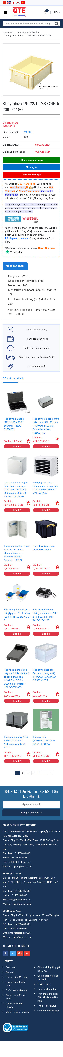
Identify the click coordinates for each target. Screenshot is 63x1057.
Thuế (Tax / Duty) (46, 1005)
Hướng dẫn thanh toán (15, 984)
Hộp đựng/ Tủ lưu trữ (28, 32)
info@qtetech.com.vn (19, 862)
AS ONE (28, 132)
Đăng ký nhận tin (30, 812)
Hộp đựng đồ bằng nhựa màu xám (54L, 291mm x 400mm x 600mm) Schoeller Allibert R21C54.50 (46, 425)
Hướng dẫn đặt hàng (17, 977)
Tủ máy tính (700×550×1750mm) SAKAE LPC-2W (44, 740)
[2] (51, 773)
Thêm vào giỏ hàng (31, 160)
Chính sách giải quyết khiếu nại (48, 969)
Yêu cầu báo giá (31, 174)
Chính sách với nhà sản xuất (47, 977)
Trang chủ (8, 32)
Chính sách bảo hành (17, 1012)
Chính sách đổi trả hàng (15, 997)
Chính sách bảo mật (16, 990)
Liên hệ (17, 446)
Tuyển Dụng (43, 984)
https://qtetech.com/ (21, 866)
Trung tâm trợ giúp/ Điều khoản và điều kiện (47, 997)
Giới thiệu (11, 967)
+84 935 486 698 (22, 853)
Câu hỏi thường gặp (48, 1010)
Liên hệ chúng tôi (46, 989)
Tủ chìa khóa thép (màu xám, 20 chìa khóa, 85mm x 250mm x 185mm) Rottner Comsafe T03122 (16, 553)
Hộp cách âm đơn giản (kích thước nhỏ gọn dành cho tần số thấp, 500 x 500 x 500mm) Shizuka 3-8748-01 (16, 489)
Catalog (10, 972)
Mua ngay (31, 167)
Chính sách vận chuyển (14, 1005)
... (45, 773)
